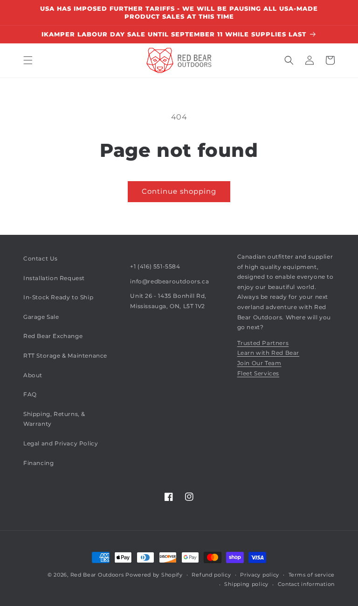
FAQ (30, 394)
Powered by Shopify (154, 574)
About (32, 375)
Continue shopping (179, 191)
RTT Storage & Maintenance (65, 355)
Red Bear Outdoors (97, 574)
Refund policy (211, 574)
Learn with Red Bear (268, 352)
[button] (28, 60)
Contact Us (40, 258)
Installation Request (54, 278)
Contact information (306, 584)
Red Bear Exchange (53, 335)
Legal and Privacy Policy (60, 443)
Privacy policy (259, 574)
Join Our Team (259, 362)
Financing (38, 462)
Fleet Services (258, 373)
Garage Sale (41, 316)
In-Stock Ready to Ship (58, 297)
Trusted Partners (263, 342)
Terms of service (312, 574)
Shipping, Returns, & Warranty (54, 419)
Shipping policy (246, 584)
